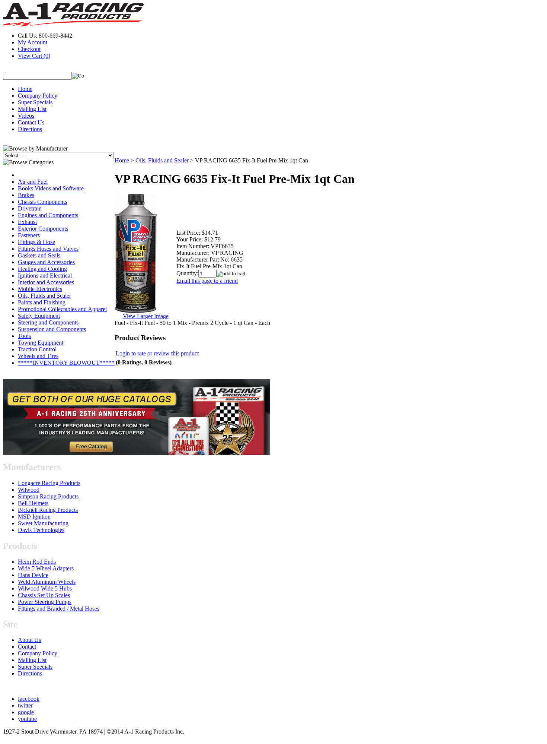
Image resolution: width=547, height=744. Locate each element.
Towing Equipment (40, 342)
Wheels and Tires (38, 356)
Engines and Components (48, 215)
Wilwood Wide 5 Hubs (45, 588)
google (26, 712)
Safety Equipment (39, 316)
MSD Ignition (34, 516)
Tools (24, 336)
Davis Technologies (41, 530)
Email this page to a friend (207, 281)
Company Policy (37, 95)
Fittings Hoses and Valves (48, 249)
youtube (27, 719)
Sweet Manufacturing (43, 523)
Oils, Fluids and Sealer (44, 295)
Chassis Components (42, 202)
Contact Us (31, 122)
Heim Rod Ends (37, 561)
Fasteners (29, 235)
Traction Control (37, 349)
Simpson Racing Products (48, 496)
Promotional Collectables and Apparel (62, 309)
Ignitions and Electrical (45, 275)
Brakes (26, 195)
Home (25, 89)
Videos (26, 116)
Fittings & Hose (36, 242)
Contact (27, 646)
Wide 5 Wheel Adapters (46, 568)
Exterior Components (43, 228)
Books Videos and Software (51, 188)
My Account (32, 42)
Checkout (29, 49)
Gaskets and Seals (39, 255)
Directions (30, 129)
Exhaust (27, 222)
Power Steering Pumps (44, 602)
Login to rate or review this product (157, 353)
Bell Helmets (33, 503)
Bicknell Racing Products (48, 510)
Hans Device (33, 575)
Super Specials (35, 102)
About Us (29, 640)
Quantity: (187, 273)
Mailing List (32, 109)
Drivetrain (30, 208)
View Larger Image (146, 316)
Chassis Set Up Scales (44, 595)
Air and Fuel (33, 181)
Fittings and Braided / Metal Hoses (58, 608)
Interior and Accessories (46, 282)
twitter (25, 705)
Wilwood (28, 490)
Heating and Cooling (42, 269)
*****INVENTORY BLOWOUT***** (66, 363)
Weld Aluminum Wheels (47, 582)
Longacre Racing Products (49, 483)
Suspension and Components (52, 329)
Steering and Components (48, 322)
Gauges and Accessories (46, 262)
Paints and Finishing (41, 302)
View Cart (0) (34, 56)
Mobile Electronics (40, 289)
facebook (28, 699)
